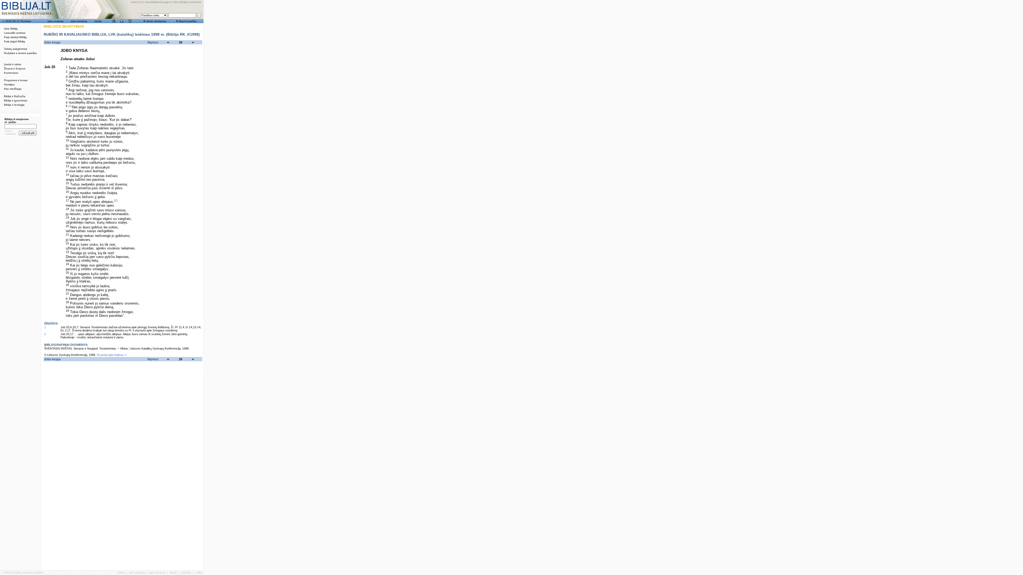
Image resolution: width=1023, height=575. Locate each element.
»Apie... (9, 130)
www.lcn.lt (137, 2)
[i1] (70, 106)
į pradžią (186, 572)
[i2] (116, 200)
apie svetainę (79, 21)
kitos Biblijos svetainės (187, 2)
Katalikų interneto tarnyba (27, 572)
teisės (121, 572)
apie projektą (55, 21)
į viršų (198, 572)
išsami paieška (188, 21)
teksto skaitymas (156, 21)
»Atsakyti (10, 133)
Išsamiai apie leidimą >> (112, 354)
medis (98, 21)
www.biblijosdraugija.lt (158, 2)
